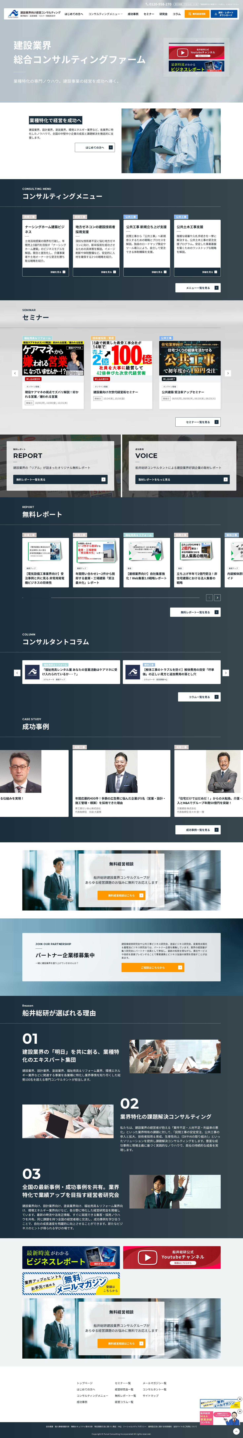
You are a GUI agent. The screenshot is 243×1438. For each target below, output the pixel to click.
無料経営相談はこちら (121, 895)
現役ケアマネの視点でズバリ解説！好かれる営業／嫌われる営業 (52, 394)
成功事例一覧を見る (198, 830)
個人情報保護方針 (62, 1426)
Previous (196, 41)
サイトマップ (151, 1396)
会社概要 (49, 1426)
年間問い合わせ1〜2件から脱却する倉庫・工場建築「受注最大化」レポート (95, 578)
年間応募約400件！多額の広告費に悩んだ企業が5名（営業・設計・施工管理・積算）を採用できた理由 (120, 800)
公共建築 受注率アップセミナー (183, 392)
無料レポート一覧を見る (30, 479)
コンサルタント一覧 (154, 1389)
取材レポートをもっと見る (154, 479)
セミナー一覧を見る (198, 422)
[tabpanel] (45, 560)
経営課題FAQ (161, 679)
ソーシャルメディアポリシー (134, 1426)
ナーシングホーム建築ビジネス (44, 229)
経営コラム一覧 (124, 1402)
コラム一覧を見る (199, 697)
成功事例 (82, 1402)
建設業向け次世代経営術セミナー (115, 392)
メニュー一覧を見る (198, 288)
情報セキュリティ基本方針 (82, 1426)
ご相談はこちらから (153, 967)
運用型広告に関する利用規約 (160, 1426)
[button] (105, 14)
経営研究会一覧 (124, 1389)
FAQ (119, 1426)
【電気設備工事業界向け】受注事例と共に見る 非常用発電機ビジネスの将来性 (44, 578)
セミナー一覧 (123, 1383)
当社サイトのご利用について (185, 1426)
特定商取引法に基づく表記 (105, 1426)
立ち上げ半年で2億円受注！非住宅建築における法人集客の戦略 (197, 578)
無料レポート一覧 (125, 1396)
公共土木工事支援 (190, 226)
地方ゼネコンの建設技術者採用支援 (95, 229)
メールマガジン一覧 (154, 1383)
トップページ (85, 1383)
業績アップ (60, 679)
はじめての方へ (95, 147)
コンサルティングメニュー (92, 1396)
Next (196, 73)
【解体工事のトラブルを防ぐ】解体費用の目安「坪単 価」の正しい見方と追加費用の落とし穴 (178, 671)
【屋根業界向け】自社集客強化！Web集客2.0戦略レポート (146, 575)
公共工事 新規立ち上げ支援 (146, 226)
